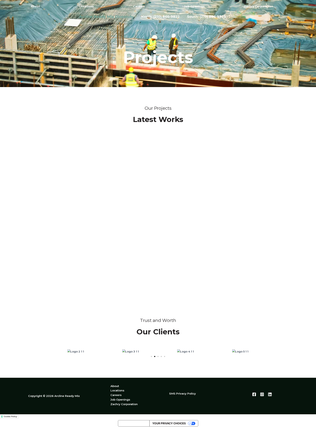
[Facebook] (254, 394)
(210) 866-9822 (168, 16)
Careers (139, 6)
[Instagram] (262, 394)
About (35, 6)
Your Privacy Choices (169, 423)
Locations (86, 6)
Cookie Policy (10, 416)
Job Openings (194, 6)
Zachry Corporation (258, 6)
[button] (151, 356)
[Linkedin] (270, 394)
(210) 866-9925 (213, 16)
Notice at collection (134, 423)
